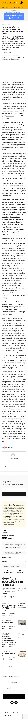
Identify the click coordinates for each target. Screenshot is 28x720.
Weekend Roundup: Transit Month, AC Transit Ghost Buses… (9, 608)
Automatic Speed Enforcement (6, 634)
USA (15, 7)
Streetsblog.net (6, 24)
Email (4, 490)
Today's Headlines (6, 620)
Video (3, 589)
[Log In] (21, 2)
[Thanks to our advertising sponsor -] (14, 16)
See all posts (6, 667)
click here (10, 116)
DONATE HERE (5, 7)
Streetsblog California (9, 588)
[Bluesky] (16, 702)
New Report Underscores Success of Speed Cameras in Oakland (9, 639)
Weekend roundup (6, 603)
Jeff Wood (7, 53)
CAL (11, 7)
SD (22, 7)
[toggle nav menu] (25, 3)
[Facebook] (12, 702)
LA (19, 7)
